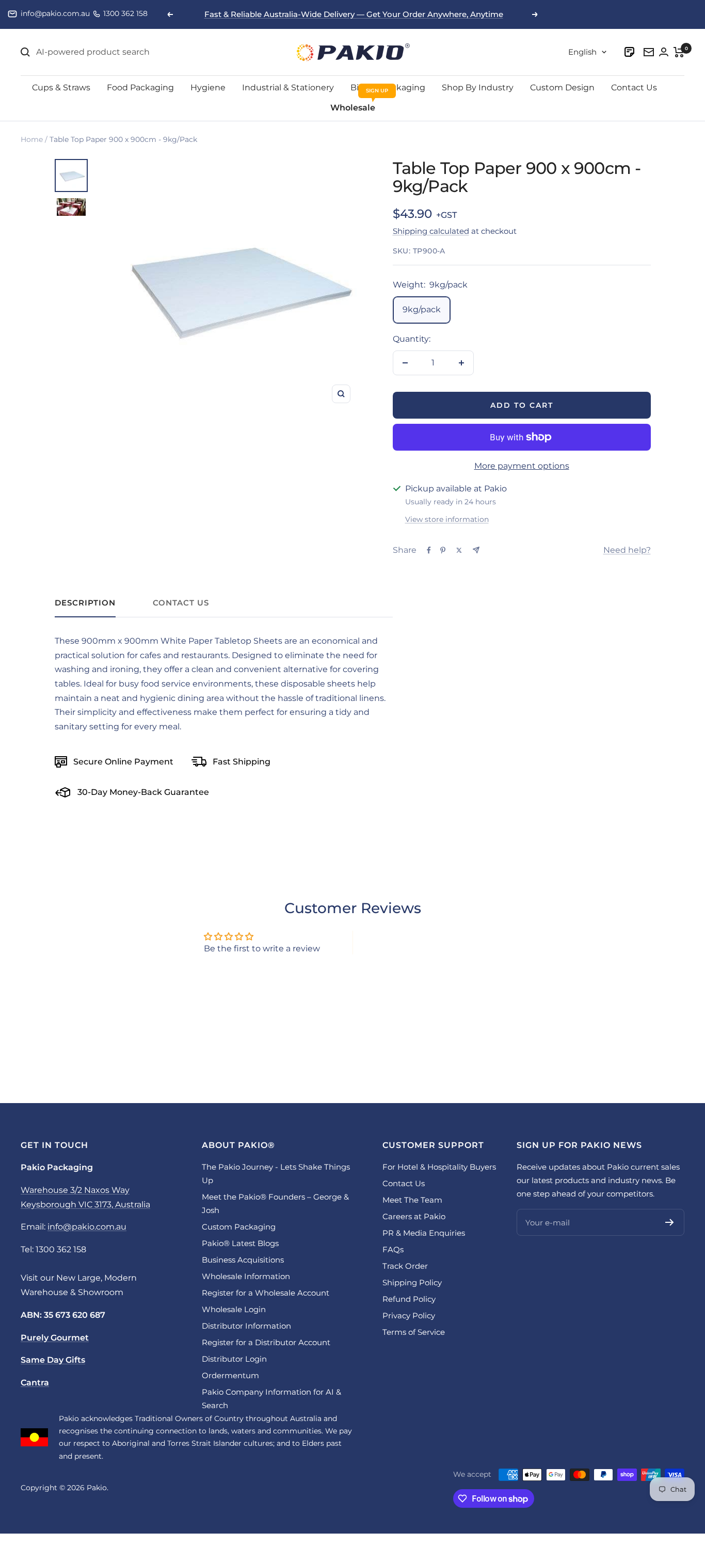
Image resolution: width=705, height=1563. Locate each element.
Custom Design (562, 87)
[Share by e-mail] (476, 550)
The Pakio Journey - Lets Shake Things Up (276, 1173)
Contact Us (634, 87)
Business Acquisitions (243, 1260)
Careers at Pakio (413, 1216)
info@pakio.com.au (55, 13)
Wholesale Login (234, 1309)
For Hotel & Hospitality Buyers (439, 1167)
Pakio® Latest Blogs (240, 1243)
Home (32, 139)
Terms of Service (413, 1332)
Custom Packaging (239, 1227)
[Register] (669, 1222)
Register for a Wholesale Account (265, 1293)
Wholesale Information (246, 1276)
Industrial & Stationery (288, 87)
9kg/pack (422, 309)
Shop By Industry (478, 87)
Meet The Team (412, 1200)
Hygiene (208, 87)
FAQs (393, 1249)
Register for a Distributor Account (266, 1342)
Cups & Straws (61, 87)
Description (85, 603)
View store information (447, 519)
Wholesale (352, 108)
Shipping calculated (431, 231)
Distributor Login (234, 1359)
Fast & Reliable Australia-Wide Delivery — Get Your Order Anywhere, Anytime (353, 14)
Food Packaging (140, 87)
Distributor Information (246, 1326)
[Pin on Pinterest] (442, 550)
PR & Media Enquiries (423, 1233)
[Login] (630, 51)
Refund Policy (409, 1299)
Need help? (627, 550)
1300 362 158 (125, 13)
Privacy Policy (408, 1315)
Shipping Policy (412, 1282)
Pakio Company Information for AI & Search (271, 1398)
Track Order (405, 1266)
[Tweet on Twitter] (459, 550)
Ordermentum (230, 1375)
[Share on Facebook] (429, 550)
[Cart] (679, 52)
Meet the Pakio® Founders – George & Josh (275, 1203)
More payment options (521, 466)
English (582, 52)
